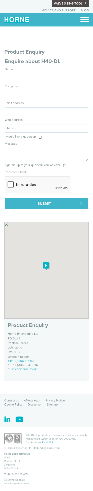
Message (11, 144)
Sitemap (52, 404)
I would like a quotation (20, 136)
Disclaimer (35, 404)
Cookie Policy (13, 404)
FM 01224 (47, 442)
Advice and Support (58, 10)
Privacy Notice (55, 400)
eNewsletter (32, 400)
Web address (14, 120)
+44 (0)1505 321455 (21, 361)
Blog (85, 10)
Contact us (11, 400)
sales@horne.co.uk (24, 369)
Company (11, 86)
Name (9, 69)
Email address (14, 103)
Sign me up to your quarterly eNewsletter (32, 165)
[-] (84, 19)
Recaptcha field (15, 172)
